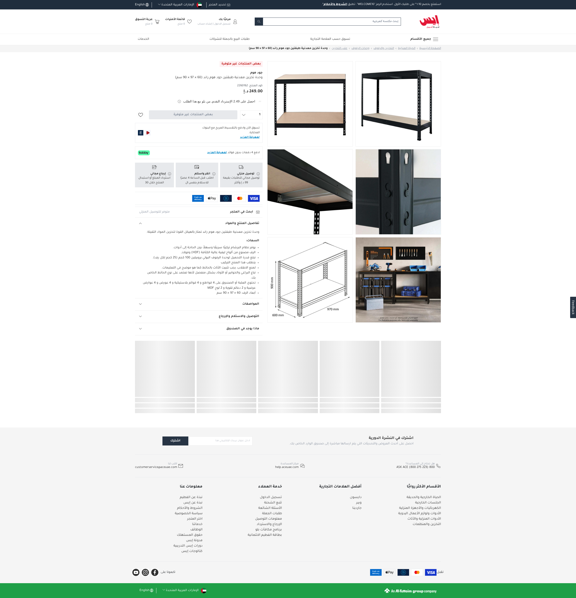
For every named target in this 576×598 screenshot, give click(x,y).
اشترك (175, 441)
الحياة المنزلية (406, 48)
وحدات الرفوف (360, 48)
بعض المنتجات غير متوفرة (193, 114)
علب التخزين (339, 48)
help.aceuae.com (287, 467)
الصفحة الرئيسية (430, 48)
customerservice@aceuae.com (156, 467)
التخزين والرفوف (384, 48)
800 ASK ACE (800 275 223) (415, 467)
